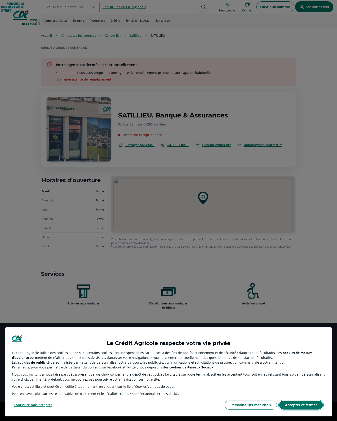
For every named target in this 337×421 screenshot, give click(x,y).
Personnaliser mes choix (250, 405)
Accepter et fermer (301, 405)
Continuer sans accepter (33, 405)
